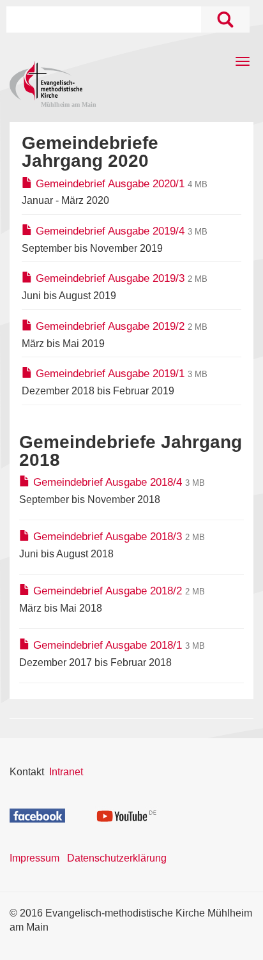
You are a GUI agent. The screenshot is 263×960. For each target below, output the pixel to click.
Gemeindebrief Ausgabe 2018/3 (107, 536)
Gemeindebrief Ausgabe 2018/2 (107, 591)
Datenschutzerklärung (117, 858)
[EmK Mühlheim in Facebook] (37, 814)
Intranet (66, 771)
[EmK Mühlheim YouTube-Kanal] (127, 814)
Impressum (34, 858)
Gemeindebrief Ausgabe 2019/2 (110, 326)
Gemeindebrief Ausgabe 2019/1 (110, 374)
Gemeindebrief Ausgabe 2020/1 (110, 184)
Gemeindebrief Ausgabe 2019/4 (110, 231)
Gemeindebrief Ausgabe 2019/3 (110, 278)
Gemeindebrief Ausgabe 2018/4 (107, 482)
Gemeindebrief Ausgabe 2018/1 (107, 645)
